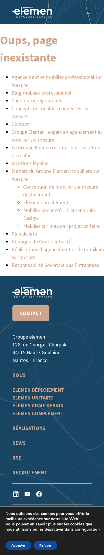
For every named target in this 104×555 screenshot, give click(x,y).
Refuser (45, 545)
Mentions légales (30, 163)
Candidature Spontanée (37, 100)
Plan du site (24, 233)
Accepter (18, 545)
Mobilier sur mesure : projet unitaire (61, 226)
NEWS (19, 443)
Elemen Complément (45, 202)
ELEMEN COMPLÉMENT (38, 413)
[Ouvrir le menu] (88, 12)
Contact (20, 124)
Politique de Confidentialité (41, 241)
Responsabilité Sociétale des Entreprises (55, 265)
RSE (16, 457)
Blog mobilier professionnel (41, 92)
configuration (87, 529)
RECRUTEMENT (29, 472)
